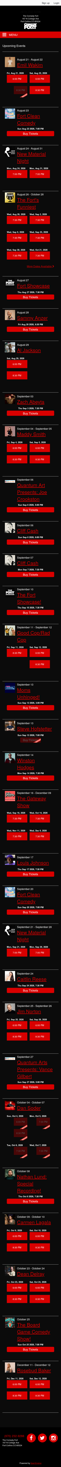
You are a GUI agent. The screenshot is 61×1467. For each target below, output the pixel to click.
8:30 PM (39, 90)
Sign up (46, 3)
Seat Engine (36, 1463)
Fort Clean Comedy (28, 119)
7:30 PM (17, 220)
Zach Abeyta (30, 401)
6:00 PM (17, 78)
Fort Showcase (33, 285)
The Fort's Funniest (28, 203)
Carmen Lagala (34, 1222)
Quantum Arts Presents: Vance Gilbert (35, 1069)
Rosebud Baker (34, 1370)
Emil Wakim (30, 64)
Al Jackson (29, 350)
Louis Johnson (33, 862)
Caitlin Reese (32, 978)
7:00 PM (17, 174)
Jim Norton (29, 1011)
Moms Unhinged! (28, 693)
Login (56, 3)
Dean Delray (30, 1273)
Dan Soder (29, 1107)
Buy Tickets (30, 133)
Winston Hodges (26, 764)
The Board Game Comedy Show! (33, 1331)
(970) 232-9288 (14, 1436)
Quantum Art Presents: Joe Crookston (32, 491)
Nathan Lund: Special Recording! (32, 1183)
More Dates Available (39, 266)
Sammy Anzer (32, 317)
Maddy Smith (31, 434)
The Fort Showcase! (29, 598)
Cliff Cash (27, 530)
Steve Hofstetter (34, 728)
